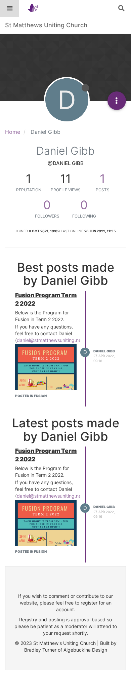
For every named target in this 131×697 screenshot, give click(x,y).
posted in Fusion (31, 396)
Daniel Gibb (104, 351)
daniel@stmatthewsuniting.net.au (53, 340)
